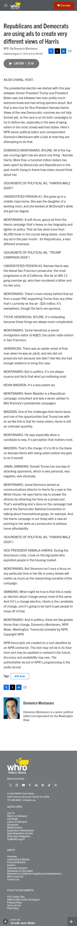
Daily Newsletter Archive (20, 833)
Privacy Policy (14, 902)
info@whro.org (28, 800)
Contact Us (13, 879)
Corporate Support (17, 868)
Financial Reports (16, 862)
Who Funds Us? (15, 876)
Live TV (11, 813)
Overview (12, 856)
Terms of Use (14, 905)
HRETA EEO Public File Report (23, 899)
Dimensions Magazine (18, 836)
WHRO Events (14, 827)
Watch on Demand (17, 816)
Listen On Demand (17, 821)
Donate (66, 5)
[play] (5, 921)
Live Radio (12, 818)
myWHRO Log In (16, 839)
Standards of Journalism (20, 870)
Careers (11, 865)
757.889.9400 (14, 800)
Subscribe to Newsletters (20, 830)
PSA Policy (13, 908)
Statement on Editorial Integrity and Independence (34, 873)
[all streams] (72, 921)
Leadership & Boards (18, 859)
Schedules (12, 824)
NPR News (20, 676)
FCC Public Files (16, 896)
